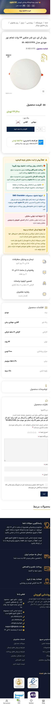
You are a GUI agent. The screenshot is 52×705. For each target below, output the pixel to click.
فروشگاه (39, 23)
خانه (46, 23)
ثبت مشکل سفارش (18, 656)
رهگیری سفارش (44, 660)
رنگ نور (26, 118)
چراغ (22, 23)
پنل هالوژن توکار (42, 25)
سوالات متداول (19, 643)
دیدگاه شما (43, 436)
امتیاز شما (43, 432)
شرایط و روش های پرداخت (15, 651)
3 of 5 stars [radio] (32, 432)
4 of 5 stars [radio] (30, 432)
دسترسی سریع (45, 639)
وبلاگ (48, 656)
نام (46, 464)
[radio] (33, 122)
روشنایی (29, 23)
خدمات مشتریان (19, 639)
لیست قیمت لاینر (19, 664)
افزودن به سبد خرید (20, 129)
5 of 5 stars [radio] (28, 432)
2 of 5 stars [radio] (34, 432)
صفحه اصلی (46, 643)
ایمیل (45, 474)
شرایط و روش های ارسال (16, 647)
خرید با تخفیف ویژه (25, 11)
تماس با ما (46, 651)
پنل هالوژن (14, 23)
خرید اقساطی (20, 660)
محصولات (46, 647)
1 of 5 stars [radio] (35, 432)
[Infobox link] (26, 533)
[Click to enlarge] (43, 91)
